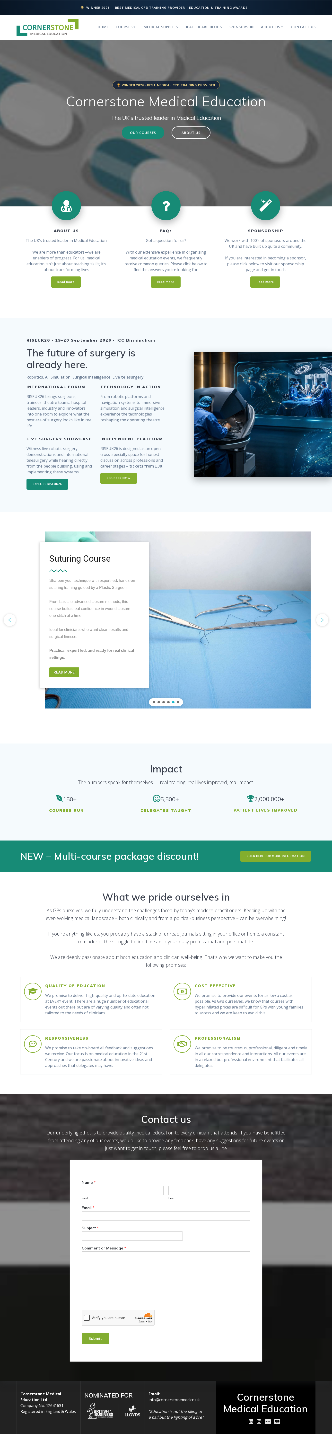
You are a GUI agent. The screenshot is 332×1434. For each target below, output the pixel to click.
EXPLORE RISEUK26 (47, 484)
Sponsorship (241, 27)
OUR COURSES (143, 132)
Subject (90, 1227)
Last (171, 1198)
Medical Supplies (161, 27)
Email (88, 1207)
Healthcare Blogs (203, 27)
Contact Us (303, 27)
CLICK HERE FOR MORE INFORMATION (276, 856)
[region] (166, 619)
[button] (10, 620)
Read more (66, 282)
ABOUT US (191, 132)
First (85, 1198)
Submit (95, 1338)
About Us (270, 27)
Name (89, 1182)
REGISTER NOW (119, 478)
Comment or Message (104, 1248)
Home (103, 27)
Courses (124, 27)
